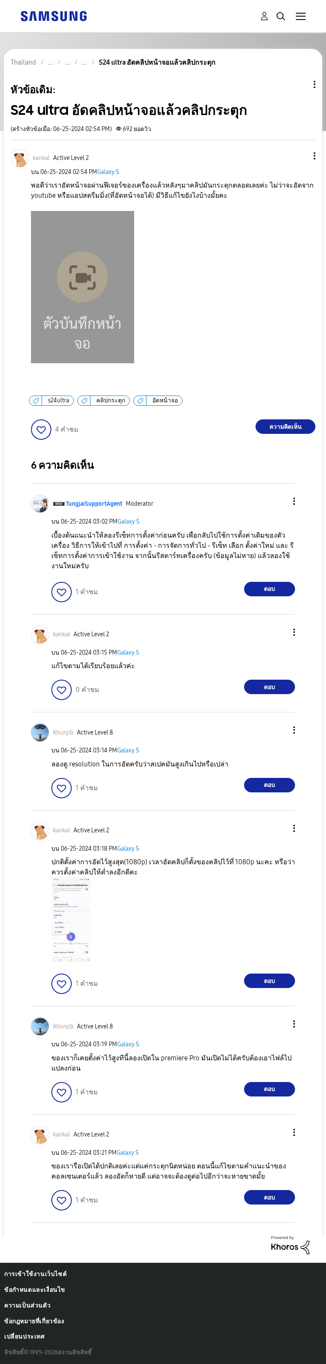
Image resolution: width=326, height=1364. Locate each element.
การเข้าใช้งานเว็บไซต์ (35, 1274)
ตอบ (269, 588)
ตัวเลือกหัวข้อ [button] (300, 84)
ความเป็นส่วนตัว (27, 1305)
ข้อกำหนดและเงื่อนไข (34, 1289)
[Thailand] (53, 15)
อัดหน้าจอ (165, 400)
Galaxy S (108, 172)
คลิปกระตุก (110, 400)
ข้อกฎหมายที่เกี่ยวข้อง (34, 1321)
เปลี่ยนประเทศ (24, 1336)
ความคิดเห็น (286, 426)
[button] (300, 155)
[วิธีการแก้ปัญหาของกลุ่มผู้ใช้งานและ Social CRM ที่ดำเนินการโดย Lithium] (290, 1245)
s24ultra (58, 400)
